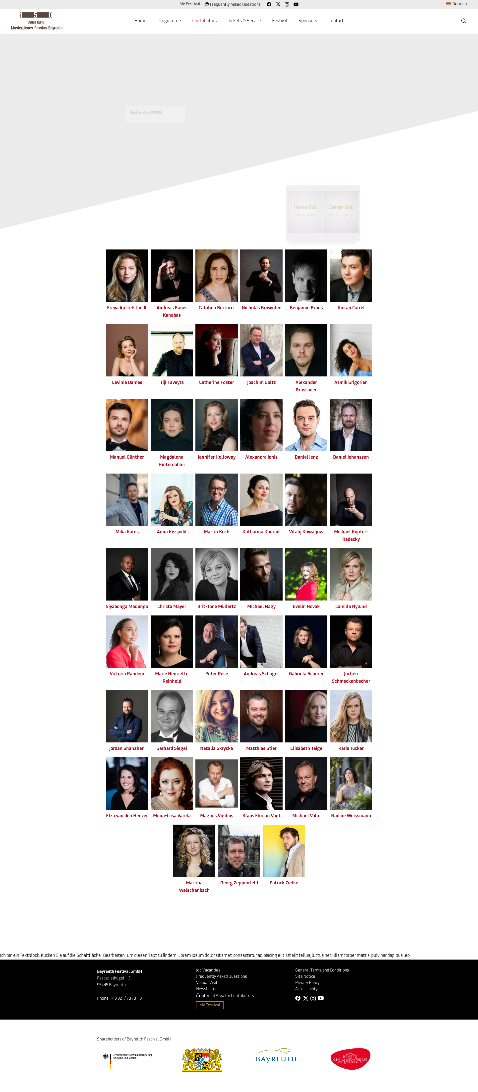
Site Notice (305, 977)
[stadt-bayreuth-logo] (276, 1055)
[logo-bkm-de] (127, 1061)
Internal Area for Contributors (227, 996)
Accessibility (306, 989)
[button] (185, 21)
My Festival (189, 4)
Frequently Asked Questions (235, 5)
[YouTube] (296, 4)
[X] (278, 4)
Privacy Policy (307, 983)
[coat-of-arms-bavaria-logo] (202, 1060)
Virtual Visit (207, 983)
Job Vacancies (208, 970)
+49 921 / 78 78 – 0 (126, 999)
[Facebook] (269, 4)
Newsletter (206, 989)
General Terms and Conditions (322, 970)
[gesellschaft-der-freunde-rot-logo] (350, 1059)
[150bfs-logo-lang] (37, 21)
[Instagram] (287, 4)
